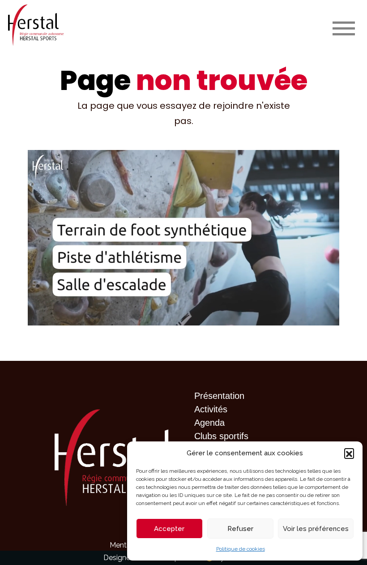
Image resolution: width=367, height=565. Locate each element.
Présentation (219, 396)
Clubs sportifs (221, 436)
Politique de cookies (240, 549)
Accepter (169, 529)
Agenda (209, 423)
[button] (349, 453)
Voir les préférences (316, 529)
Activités (210, 409)
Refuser (240, 529)
